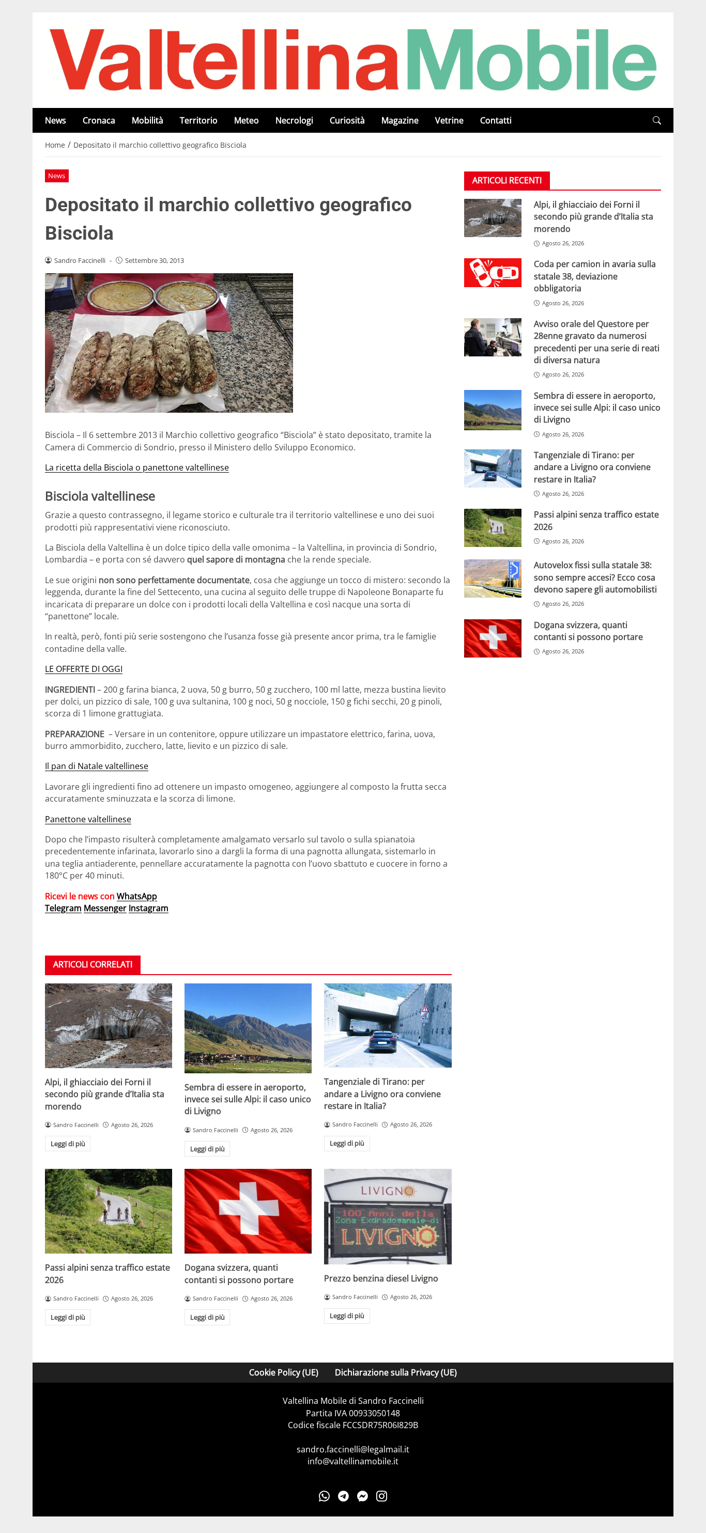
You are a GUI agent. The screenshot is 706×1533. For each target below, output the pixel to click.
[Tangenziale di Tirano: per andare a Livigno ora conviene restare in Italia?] (387, 1025)
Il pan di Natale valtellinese (96, 766)
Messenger (105, 908)
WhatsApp (137, 896)
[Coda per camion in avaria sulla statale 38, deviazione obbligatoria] (492, 273)
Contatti (496, 120)
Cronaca (99, 120)
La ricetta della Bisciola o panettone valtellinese (137, 467)
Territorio (199, 120)
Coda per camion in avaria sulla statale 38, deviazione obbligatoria (595, 276)
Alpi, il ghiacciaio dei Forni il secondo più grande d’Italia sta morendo (104, 1094)
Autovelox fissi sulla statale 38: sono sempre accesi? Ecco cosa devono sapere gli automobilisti (595, 578)
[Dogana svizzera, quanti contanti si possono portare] (248, 1211)
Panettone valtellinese (88, 819)
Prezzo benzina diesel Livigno (381, 1278)
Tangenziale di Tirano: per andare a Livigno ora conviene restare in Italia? (382, 1094)
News (55, 120)
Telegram (63, 908)
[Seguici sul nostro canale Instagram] (381, 1496)
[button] (657, 121)
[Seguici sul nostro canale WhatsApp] (324, 1496)
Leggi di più (68, 1143)
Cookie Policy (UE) (283, 1372)
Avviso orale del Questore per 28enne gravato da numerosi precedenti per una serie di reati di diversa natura (596, 342)
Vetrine (449, 120)
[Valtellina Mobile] (353, 59)
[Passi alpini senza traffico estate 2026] (108, 1211)
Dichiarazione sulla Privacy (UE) (396, 1372)
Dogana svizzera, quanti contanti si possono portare (239, 1273)
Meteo (246, 120)
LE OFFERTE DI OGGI (83, 669)
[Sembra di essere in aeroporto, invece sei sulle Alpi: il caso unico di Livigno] (248, 1028)
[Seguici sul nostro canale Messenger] (362, 1496)
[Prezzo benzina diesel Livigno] (387, 1216)
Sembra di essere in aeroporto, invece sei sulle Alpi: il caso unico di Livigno (248, 1099)
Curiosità (347, 120)
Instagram (148, 908)
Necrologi (294, 120)
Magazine (400, 120)
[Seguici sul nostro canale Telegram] (343, 1496)
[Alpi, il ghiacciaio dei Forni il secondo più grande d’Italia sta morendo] (108, 1025)
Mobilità (147, 120)
